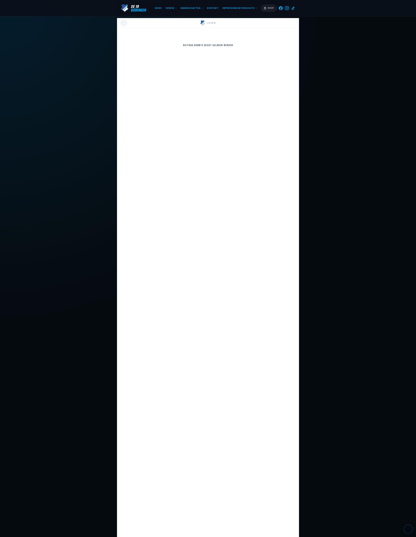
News (158, 8)
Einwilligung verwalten (408, 529)
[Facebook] (281, 8)
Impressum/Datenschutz (238, 8)
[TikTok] (293, 8)
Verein (170, 8)
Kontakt (213, 8)
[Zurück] (123, 23)
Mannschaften (191, 8)
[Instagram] (287, 8)
